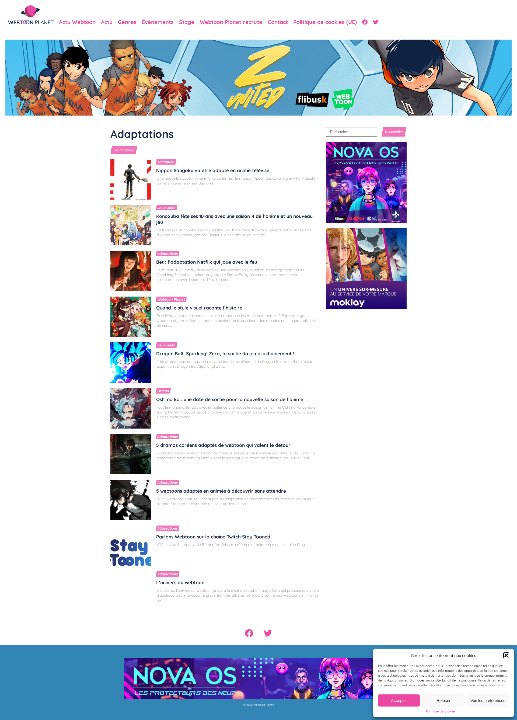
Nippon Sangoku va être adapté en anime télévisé (212, 170)
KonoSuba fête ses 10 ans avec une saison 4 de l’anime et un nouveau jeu (234, 219)
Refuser (443, 700)
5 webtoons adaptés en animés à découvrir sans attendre (221, 491)
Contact (278, 22)
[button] (506, 655)
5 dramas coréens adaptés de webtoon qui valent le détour (223, 445)
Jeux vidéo (123, 149)
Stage (186, 22)
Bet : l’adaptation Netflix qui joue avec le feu (206, 262)
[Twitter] (375, 22)
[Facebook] (365, 22)
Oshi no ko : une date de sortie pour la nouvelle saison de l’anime (229, 399)
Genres (127, 22)
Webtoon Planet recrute (231, 22)
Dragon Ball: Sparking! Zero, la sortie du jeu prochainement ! (225, 353)
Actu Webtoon (77, 22)
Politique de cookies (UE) (325, 22)
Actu (107, 22)
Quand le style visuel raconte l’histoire (199, 308)
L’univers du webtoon (180, 582)
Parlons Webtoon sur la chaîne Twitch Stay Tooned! (214, 537)
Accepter (399, 700)
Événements (158, 22)
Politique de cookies (441, 711)
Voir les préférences (487, 700)
